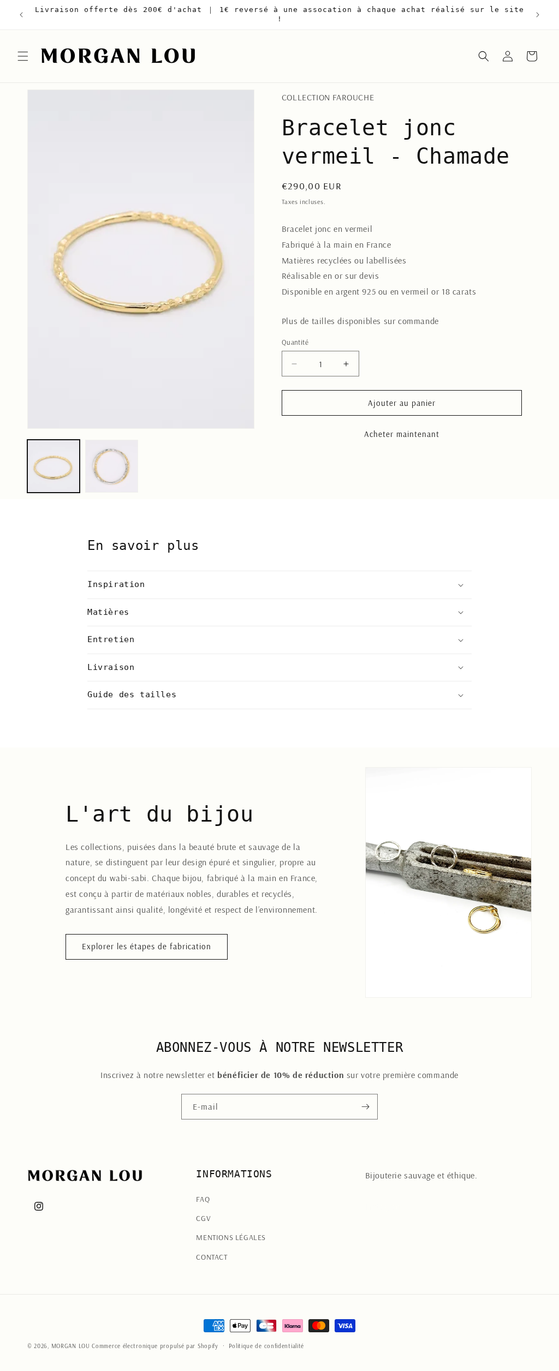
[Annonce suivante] (538, 14)
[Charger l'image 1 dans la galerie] (53, 466)
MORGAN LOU (70, 1346)
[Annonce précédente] (21, 14)
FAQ (203, 1199)
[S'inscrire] (365, 1106)
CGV (203, 1218)
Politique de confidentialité (266, 1346)
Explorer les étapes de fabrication (146, 946)
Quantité (295, 342)
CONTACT (211, 1257)
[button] (23, 56)
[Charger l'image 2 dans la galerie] (111, 466)
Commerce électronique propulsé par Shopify (155, 1346)
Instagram (384, 1206)
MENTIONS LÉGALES (231, 1237)
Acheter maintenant (401, 434)
